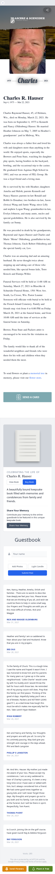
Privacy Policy (19, 861)
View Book (14, 482)
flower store (35, 377)
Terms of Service (35, 861)
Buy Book (29, 482)
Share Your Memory (18, 525)
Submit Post (27, 573)
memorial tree (37, 373)
